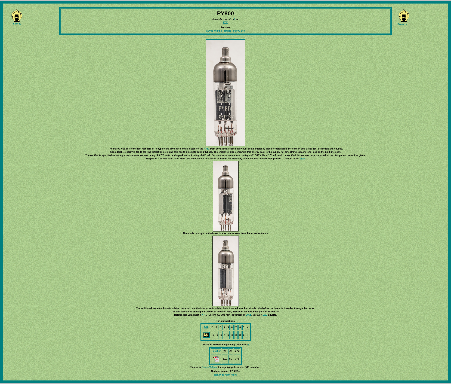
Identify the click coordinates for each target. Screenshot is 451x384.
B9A (206, 327)
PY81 (225, 22)
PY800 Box (239, 30)
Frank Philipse (209, 367)
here (302, 158)
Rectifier (216, 351)
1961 (248, 314)
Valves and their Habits (218, 30)
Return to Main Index (225, 374)
